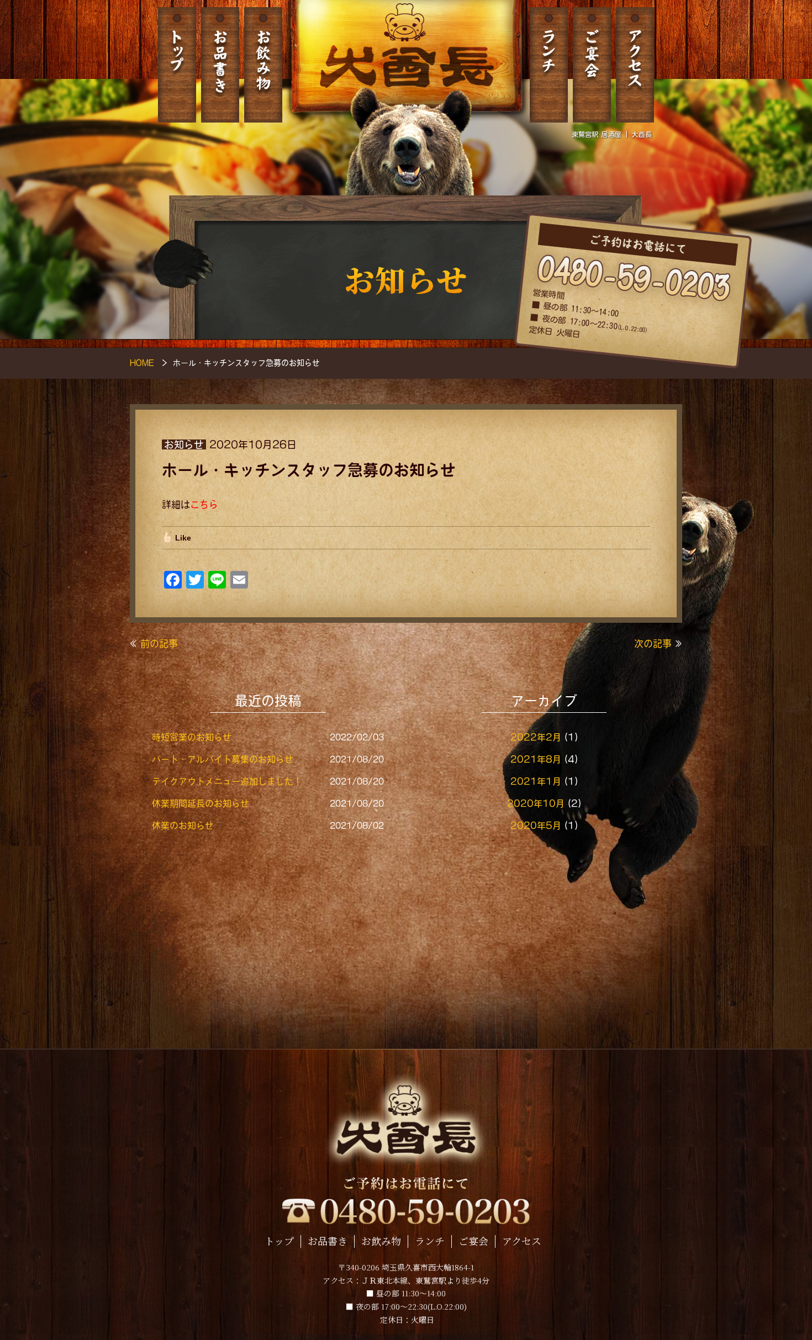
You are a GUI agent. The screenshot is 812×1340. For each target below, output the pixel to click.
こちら (204, 504)
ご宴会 (592, 65)
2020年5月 (535, 825)
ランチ (549, 65)
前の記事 (159, 643)
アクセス (635, 65)
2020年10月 (536, 803)
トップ (177, 65)
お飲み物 (263, 65)
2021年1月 (535, 781)
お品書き (220, 65)
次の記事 (653, 643)
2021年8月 (535, 759)
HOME (142, 363)
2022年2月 (535, 737)
